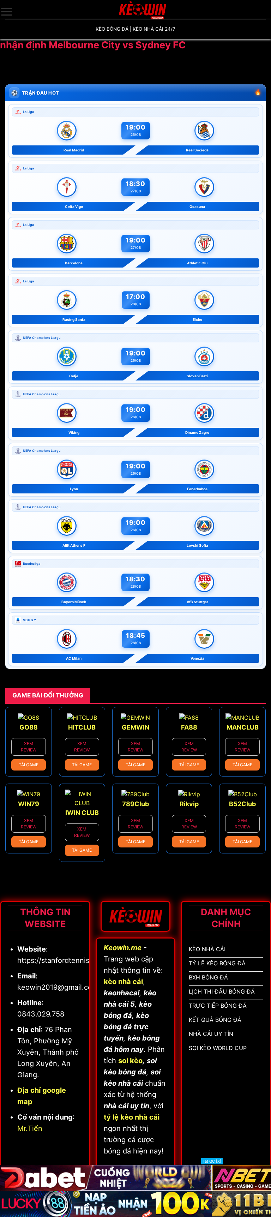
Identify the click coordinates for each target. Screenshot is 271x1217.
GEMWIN (135, 727)
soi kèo (130, 1060)
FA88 (189, 727)
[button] (6, 11)
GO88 (28, 727)
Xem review (28, 747)
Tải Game (28, 764)
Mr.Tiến (29, 1128)
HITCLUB (82, 727)
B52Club (242, 804)
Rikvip (189, 804)
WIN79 (28, 804)
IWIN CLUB (82, 812)
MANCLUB (243, 727)
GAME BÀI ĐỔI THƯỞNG (47, 695)
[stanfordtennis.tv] (142, 9)
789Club (135, 804)
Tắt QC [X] (212, 1161)
